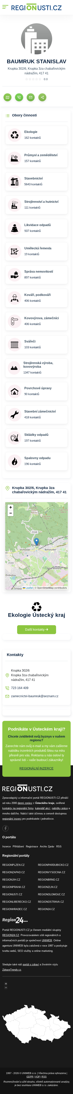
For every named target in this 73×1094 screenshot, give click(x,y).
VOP (37, 1076)
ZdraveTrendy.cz (11, 969)
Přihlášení (18, 846)
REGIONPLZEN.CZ (13, 864)
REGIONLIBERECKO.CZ (16, 901)
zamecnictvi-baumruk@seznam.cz (34, 696)
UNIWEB (47, 940)
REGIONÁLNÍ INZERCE (36, 768)
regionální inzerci (11, 818)
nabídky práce (60, 808)
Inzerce (6, 846)
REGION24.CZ (46, 909)
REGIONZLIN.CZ (47, 887)
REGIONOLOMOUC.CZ (51, 894)
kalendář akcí (42, 808)
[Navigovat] (7, 97)
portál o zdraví (31, 964)
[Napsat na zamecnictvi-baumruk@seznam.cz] (31, 97)
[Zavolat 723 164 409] (19, 97)
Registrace (32, 846)
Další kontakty (35, 629)
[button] (36, 542)
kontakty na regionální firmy (17, 808)
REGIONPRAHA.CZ (13, 887)
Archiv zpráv (47, 846)
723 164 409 (19, 688)
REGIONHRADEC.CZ (14, 909)
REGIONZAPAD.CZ (13, 872)
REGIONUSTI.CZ (12, 894)
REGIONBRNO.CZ (48, 879)
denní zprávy (25, 803)
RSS (59, 846)
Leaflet (29, 587)
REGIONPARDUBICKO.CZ (53, 864)
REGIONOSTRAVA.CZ (51, 901)
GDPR (29, 1076)
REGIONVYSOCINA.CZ (51, 872)
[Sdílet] (42, 97)
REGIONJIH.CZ (11, 879)
